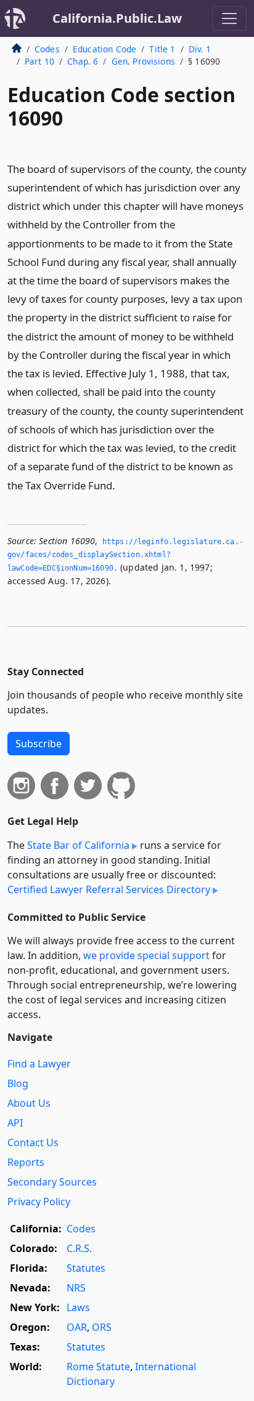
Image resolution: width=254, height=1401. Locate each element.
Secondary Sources (52, 1182)
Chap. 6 (82, 61)
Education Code (104, 49)
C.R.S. (79, 1248)
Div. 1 (200, 49)
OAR (77, 1327)
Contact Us (33, 1142)
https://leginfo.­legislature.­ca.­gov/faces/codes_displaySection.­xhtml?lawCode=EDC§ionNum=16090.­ (125, 554)
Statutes (86, 1268)
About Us (29, 1103)
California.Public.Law (117, 18)
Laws (78, 1307)
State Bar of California (78, 845)
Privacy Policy (38, 1201)
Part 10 (39, 61)
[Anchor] (122, 485)
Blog (17, 1083)
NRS (76, 1288)
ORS (102, 1327)
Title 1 (162, 49)
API (15, 1123)
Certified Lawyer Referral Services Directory (108, 889)
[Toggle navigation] (229, 18)
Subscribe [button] (38, 743)
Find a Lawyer (39, 1063)
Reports (25, 1162)
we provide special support (146, 955)
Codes (47, 49)
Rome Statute (98, 1366)
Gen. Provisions (143, 61)
